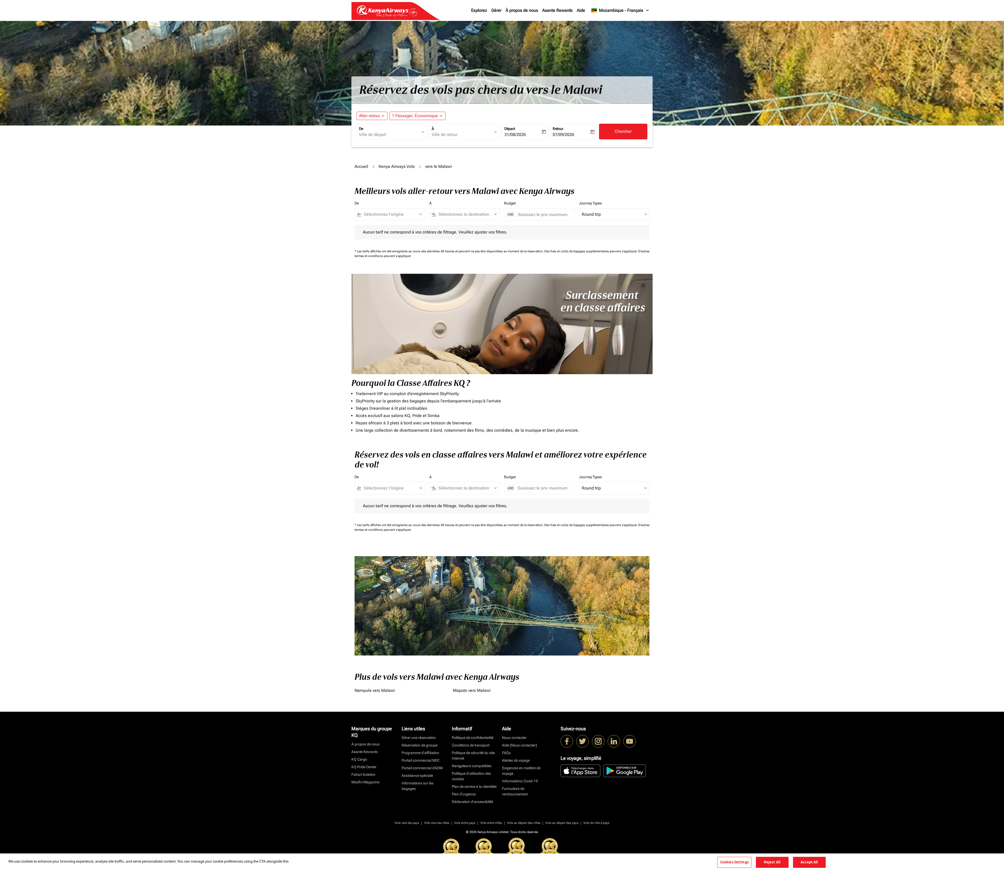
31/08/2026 (515, 134)
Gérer (496, 10)
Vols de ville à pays (596, 823)
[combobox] (389, 135)
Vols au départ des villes (523, 823)
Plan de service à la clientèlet (474, 786)
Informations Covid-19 (520, 781)
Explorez (479, 10)
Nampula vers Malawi (375, 690)
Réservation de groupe (419, 745)
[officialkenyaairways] (598, 741)
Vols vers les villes (436, 823)
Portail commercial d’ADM (422, 768)
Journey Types (590, 203)
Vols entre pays (464, 823)
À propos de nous (522, 10)
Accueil (361, 166)
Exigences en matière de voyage (521, 771)
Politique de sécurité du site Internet (473, 755)
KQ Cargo (359, 759)
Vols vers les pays (407, 823)
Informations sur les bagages (417, 786)
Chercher (623, 131)
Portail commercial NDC (421, 760)
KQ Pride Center (363, 767)
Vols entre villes (491, 823)
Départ (509, 129)
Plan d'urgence (464, 794)
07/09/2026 (563, 134)
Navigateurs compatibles (472, 766)
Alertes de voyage (516, 760)
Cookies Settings (734, 862)
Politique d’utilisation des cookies (471, 776)
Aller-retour (369, 115)
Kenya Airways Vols (397, 166)
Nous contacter (514, 738)
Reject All (772, 862)
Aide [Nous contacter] (519, 745)
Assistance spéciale (417, 775)
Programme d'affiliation (420, 753)
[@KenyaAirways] (582, 741)
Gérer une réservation (419, 738)
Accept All (809, 862)
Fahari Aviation (363, 774)
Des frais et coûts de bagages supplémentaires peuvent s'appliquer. (591, 251)
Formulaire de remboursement (515, 791)
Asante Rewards (557, 10)
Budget (510, 203)
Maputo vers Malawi (471, 690)
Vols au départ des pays (561, 823)
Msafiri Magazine (365, 782)
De (361, 129)
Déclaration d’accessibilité (472, 802)
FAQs (506, 753)
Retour (558, 129)
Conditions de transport (470, 745)
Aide (581, 10)
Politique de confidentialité (472, 738)
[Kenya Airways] (567, 741)
